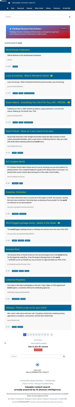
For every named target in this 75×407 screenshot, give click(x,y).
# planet (14, 240)
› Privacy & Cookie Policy (43, 384)
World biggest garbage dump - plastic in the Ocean (31, 223)
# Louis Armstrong (29, 93)
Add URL (67, 8)
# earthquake (15, 299)
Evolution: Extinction (16, 192)
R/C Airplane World (15, 161)
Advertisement (38, 340)
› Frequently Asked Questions (31, 380)
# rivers (21, 271)
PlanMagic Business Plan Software (26, 29)
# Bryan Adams (28, 122)
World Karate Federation (18, 50)
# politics (20, 152)
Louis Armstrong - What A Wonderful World (27, 75)
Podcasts (57, 8)
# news (14, 152)
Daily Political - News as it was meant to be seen (29, 131)
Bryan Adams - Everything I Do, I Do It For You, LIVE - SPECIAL (36, 102)
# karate (15, 66)
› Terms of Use (27, 384)
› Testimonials (49, 380)
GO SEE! (38, 350)
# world (27, 271)
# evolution (15, 213)
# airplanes (15, 183)
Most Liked (39, 8)
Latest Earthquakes (15, 279)
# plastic (27, 240)
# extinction (23, 213)
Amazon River (13, 249)
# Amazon (15, 271)
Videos (48, 8)
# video (21, 93)
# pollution (21, 240)
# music (15, 93)
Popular (29, 8)
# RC (21, 183)
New (12, 8)
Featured (20, 8)
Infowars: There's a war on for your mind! (26, 307)
